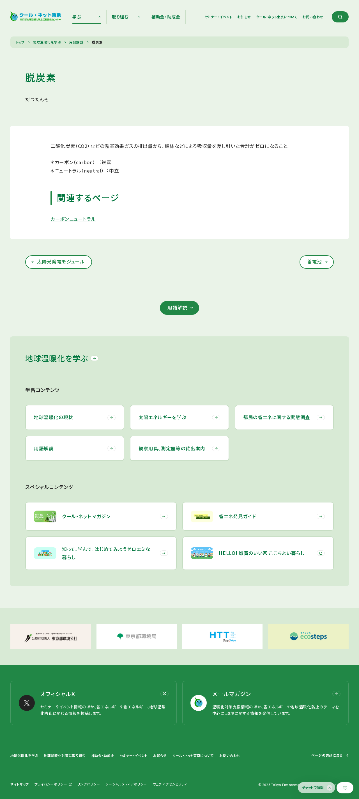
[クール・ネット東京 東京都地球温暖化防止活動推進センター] (35, 16)
